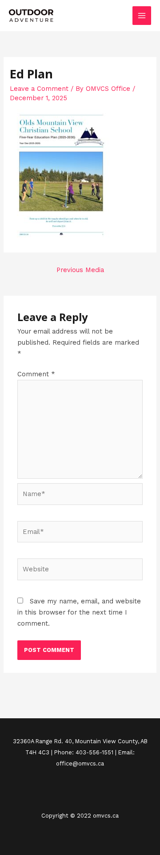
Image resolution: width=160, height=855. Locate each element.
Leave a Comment (39, 89)
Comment (36, 374)
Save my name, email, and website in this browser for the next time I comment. (79, 612)
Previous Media (80, 270)
